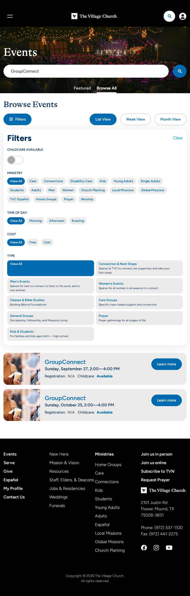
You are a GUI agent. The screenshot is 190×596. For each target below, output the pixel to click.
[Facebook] (144, 547)
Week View (135, 119)
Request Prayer (155, 479)
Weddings (58, 497)
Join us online (153, 462)
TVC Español (19, 199)
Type (11, 256)
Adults (36, 190)
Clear (178, 137)
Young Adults (123, 181)
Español (10, 479)
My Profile (13, 488)
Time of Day (17, 213)
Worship (87, 199)
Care (32, 181)
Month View (170, 119)
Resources (59, 471)
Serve (9, 462)
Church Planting (93, 190)
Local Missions (123, 190)
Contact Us (14, 497)
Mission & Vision (64, 462)
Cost (11, 234)
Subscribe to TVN (157, 471)
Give (8, 471)
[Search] (180, 71)
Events (9, 454)
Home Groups (46, 199)
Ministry (14, 173)
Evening (78, 221)
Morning (35, 221)
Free (32, 242)
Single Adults (150, 181)
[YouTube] (169, 547)
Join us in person (156, 454)
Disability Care (81, 181)
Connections (53, 181)
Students (17, 190)
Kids (103, 181)
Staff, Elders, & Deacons (71, 479)
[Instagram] (156, 547)
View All (16, 181)
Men (51, 190)
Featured (82, 88)
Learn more (166, 364)
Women (68, 190)
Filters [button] (20, 119)
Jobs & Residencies (67, 488)
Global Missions (152, 190)
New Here (59, 454)
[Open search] (169, 16)
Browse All (107, 88)
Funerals (57, 505)
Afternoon (56, 221)
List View (103, 119)
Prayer (68, 199)
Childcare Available (25, 150)
